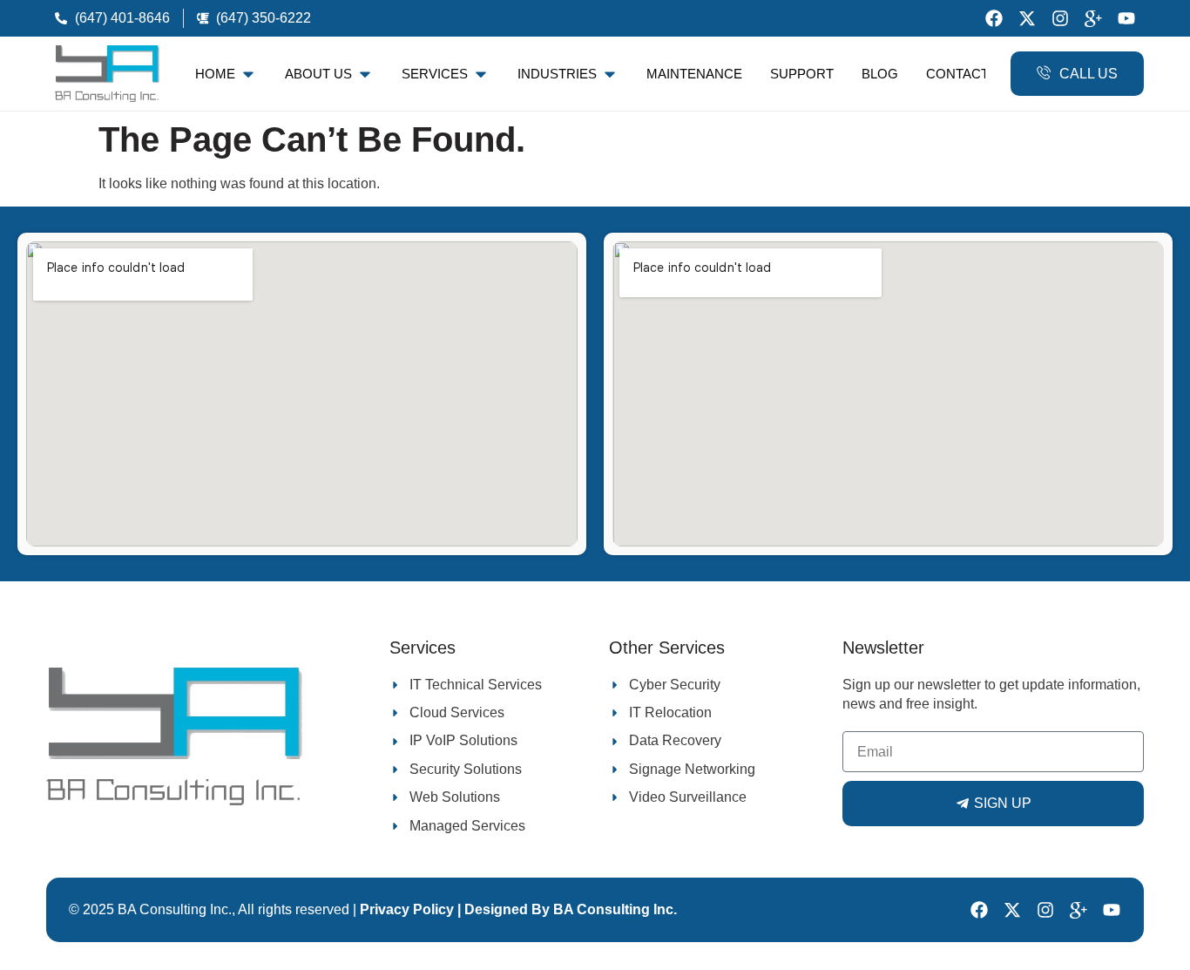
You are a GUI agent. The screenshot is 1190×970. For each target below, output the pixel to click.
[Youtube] (1126, 18)
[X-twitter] (1027, 18)
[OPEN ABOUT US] (365, 74)
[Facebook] (994, 18)
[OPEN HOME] (248, 74)
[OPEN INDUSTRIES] (610, 74)
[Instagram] (1060, 18)
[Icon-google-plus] (1093, 18)
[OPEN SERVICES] (481, 74)
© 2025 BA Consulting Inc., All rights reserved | (214, 909)
